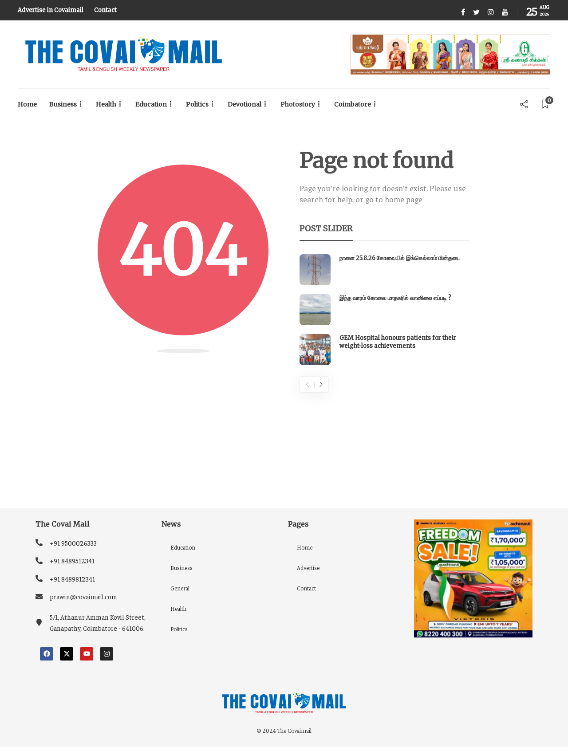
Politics (197, 104)
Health (106, 104)
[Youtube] (86, 654)
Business (63, 104)
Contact (105, 10)
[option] (385, 309)
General (179, 588)
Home (27, 104)
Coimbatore (352, 104)
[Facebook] (46, 654)
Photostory (297, 104)
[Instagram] (106, 654)
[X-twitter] (66, 654)
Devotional (244, 104)
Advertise (308, 567)
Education (151, 104)
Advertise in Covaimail (50, 10)
